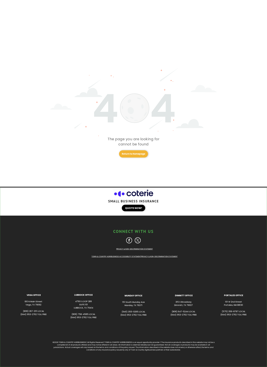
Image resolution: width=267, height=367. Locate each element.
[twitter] (138, 240)
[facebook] (129, 240)
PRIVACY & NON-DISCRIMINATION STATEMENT (134, 249)
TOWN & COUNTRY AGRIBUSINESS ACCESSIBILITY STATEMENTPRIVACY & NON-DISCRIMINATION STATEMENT (135, 256)
